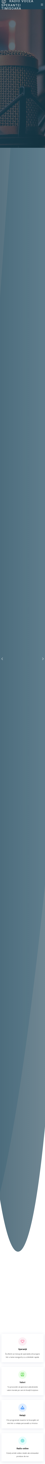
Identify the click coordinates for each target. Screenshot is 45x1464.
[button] (2, 659)
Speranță (22, 1349)
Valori (22, 1382)
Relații (23, 1415)
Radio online (22, 1448)
